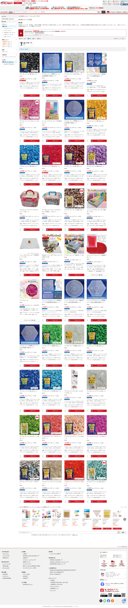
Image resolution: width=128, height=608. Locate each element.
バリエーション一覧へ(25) (96, 274)
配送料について (103, 556)
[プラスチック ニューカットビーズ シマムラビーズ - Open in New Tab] (56, 513)
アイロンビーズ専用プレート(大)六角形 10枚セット (29, 346)
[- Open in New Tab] (104, 564)
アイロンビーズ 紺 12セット (28, 391)
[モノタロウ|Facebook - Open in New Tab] (108, 601)
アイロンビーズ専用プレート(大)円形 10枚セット (73, 122)
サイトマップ (53, 590)
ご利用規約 (52, 580)
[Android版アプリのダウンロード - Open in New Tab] (120, 595)
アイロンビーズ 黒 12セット (28, 74)
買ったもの (119, 11)
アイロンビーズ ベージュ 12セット (74, 437)
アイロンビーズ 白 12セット (73, 74)
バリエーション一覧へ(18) (29, 320)
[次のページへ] (124, 519)
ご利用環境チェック (54, 588)
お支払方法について (117, 555)
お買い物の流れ (103, 555)
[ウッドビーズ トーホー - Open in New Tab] (76, 513)
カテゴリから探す (4, 11)
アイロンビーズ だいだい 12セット (74, 482)
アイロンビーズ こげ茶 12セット (74, 210)
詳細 (98, 12)
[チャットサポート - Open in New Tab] (110, 2)
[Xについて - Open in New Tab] (100, 601)
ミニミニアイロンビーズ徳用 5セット (96, 256)
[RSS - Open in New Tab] (112, 601)
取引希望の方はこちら (28, 584)
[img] (7, 3)
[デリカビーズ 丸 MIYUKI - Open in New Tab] (66, 513)
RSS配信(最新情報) (7, 578)
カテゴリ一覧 (5, 553)
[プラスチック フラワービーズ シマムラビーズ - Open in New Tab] (26, 513)
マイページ (16, 4)
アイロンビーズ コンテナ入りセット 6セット (29, 210)
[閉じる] (59, 37)
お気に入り (125, 11)
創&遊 (38, 16)
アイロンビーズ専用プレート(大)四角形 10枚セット (51, 75)
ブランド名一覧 (6, 555)
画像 (30, 38)
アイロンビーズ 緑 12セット (96, 346)
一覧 (35, 38)
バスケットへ (33, 95)
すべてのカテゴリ (23, 532)
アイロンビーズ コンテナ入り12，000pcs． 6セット (51, 210)
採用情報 (24, 572)
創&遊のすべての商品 (25, 19)
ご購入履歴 (29, 4)
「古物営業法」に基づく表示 (56, 584)
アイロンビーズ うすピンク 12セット (29, 122)
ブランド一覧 (32, 16)
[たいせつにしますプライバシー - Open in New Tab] (124, 600)
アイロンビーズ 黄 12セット (96, 121)
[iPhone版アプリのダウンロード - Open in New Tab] (106, 595)
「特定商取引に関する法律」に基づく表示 (59, 582)
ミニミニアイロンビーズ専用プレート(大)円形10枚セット (74, 301)
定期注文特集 (5, 565)
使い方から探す (6, 567)
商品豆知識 (5, 574)
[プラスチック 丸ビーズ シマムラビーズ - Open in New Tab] (46, 513)
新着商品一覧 (5, 557)
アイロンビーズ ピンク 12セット (96, 437)
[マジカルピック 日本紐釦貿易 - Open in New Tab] (117, 513)
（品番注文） (10, 12)
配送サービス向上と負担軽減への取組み (31, 565)
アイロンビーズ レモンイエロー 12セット (73, 392)
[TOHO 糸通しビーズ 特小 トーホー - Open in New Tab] (86, 513)
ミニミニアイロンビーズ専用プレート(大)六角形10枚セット (96, 301)
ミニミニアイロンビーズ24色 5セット (52, 122)
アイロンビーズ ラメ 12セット (96, 391)
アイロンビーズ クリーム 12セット (51, 482)
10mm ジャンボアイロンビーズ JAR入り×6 (52, 256)
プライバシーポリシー (54, 586)
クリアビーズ (24, 300)
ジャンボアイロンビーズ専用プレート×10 (29, 256)
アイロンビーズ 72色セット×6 (73, 255)
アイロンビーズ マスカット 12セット (29, 437)
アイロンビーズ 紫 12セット (96, 166)
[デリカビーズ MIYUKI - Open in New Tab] (107, 513)
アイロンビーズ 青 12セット (28, 166)
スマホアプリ (5, 576)
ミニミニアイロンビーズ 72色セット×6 (96, 210)
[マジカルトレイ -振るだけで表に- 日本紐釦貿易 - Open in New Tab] (97, 513)
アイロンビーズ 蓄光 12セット (74, 346)
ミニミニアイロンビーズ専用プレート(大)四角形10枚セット (52, 301)
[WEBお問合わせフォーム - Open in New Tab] (104, 2)
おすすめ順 (121, 38)
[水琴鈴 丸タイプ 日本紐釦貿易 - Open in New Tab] (36, 513)
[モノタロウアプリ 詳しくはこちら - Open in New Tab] (113, 590)
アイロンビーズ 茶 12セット (73, 166)
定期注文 (23, 4)
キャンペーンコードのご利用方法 (31, 34)
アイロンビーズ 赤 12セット (51, 166)
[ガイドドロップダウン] (116, 3)
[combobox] (60, 12)
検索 (103, 12)
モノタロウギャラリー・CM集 (29, 567)
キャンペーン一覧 (6, 563)
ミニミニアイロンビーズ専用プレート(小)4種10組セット (96, 75)
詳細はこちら (75, 534)
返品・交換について (117, 556)
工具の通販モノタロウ (23, 16)
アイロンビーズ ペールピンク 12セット (51, 437)
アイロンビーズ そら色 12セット (96, 482)
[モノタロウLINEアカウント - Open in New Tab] (104, 601)
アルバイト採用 (26, 574)
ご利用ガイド (105, 552)
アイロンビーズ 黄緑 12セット (51, 346)
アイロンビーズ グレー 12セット (29, 482)
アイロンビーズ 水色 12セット (51, 391)
